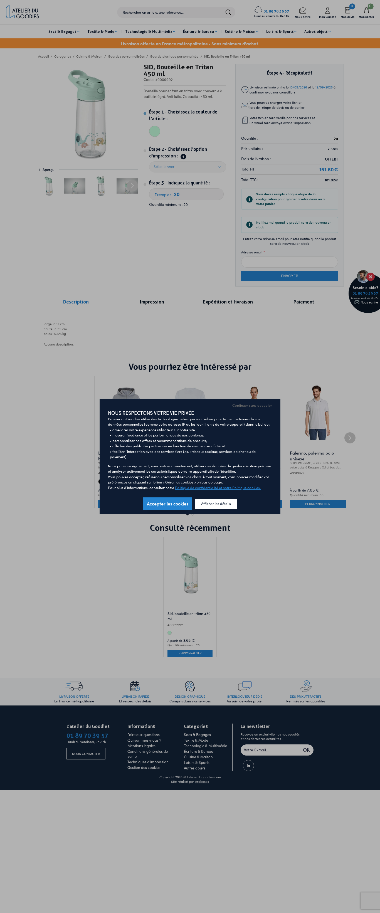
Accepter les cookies (167, 503)
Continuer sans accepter (252, 405)
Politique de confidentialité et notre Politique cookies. (218, 487)
